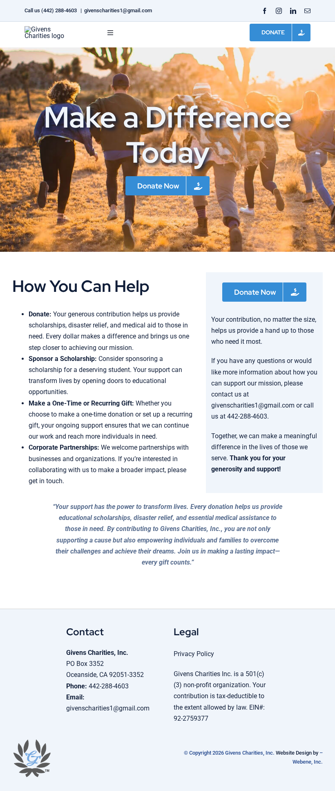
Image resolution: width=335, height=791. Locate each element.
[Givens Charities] (49, 29)
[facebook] (264, 11)
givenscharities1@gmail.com (118, 10)
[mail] (307, 11)
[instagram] (279, 11)
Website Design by (297, 753)
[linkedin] (293, 11)
